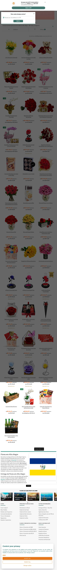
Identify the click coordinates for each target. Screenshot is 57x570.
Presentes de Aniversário (44, 539)
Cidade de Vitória (23, 516)
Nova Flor (14, 460)
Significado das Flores (44, 512)
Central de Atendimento (6, 514)
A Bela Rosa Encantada (44, 535)
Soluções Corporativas (6, 520)
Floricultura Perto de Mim (28, 491)
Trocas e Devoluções (5, 516)
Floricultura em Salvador (32, 498)
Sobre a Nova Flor (43, 510)
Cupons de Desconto (43, 517)
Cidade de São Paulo (24, 510)
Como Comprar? (4, 507)
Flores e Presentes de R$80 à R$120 (28, 529)
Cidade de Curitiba (24, 518)
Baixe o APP (28, 8)
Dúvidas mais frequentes (6, 512)
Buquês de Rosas (43, 531)
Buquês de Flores (43, 533)
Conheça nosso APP (43, 519)
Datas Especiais (42, 527)
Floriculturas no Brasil (25, 507)
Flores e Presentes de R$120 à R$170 (28, 531)
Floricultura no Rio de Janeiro (46, 498)
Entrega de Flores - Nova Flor (45, 507)
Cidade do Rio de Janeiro (25, 512)
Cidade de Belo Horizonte (25, 514)
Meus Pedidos (4, 510)
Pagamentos (3, 518)
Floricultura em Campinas (19, 498)
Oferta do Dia (23, 535)
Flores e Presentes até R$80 (26, 527)
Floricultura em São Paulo (6, 498)
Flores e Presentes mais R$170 (27, 533)
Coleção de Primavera (44, 529)
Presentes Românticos (44, 537)
